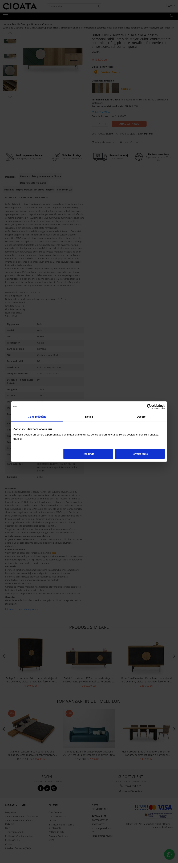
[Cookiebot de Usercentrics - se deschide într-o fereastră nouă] (149, 406)
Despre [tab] (141, 416)
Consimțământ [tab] (37, 416)
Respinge (88, 453)
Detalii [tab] (89, 416)
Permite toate (140, 453)
